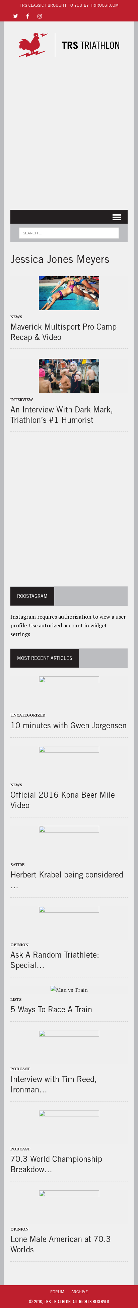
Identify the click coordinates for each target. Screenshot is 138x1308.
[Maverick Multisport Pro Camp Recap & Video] (69, 305)
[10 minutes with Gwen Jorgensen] (69, 705)
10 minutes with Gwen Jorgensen (68, 725)
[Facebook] (27, 15)
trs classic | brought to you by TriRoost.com (69, 5)
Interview (21, 399)
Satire (17, 864)
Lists (15, 999)
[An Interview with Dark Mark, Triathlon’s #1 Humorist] (69, 388)
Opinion (19, 944)
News (16, 316)
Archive (79, 1291)
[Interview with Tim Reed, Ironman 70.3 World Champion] (69, 1059)
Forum (57, 1291)
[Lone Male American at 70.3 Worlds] (69, 1219)
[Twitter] (15, 15)
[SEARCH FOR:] (69, 232)
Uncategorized (28, 715)
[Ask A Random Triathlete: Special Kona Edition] (69, 935)
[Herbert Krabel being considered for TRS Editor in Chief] (69, 855)
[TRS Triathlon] (69, 45)
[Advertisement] (69, 134)
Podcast (20, 1068)
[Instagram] (39, 15)
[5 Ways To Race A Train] (69, 989)
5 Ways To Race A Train (51, 1009)
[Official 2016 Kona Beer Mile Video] (69, 775)
